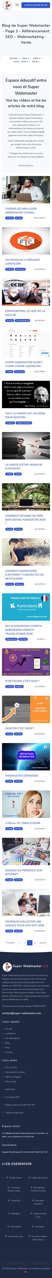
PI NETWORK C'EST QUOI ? (22, 681)
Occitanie (39, 1226)
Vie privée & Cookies (15, 1072)
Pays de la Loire (15, 1236)
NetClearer (10, 1089)
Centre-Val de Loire (39, 1215)
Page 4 (35, 61)
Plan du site (10, 1081)
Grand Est (15, 1200)
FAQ (7, 1047)
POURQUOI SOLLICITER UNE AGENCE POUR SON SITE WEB (24, 923)
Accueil (14, 58)
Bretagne (15, 1213)
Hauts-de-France (39, 1177)
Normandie (15, 1226)
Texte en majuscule (14, 1112)
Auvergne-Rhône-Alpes (14, 1189)
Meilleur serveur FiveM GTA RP (20, 1104)
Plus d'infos (39, 218)
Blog (7, 1042)
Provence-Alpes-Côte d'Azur (39, 1238)
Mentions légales (13, 1076)
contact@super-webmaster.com (21, 1013)
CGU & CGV (11, 1067)
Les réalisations (12, 1038)
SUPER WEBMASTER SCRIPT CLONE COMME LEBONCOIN (23, 364)
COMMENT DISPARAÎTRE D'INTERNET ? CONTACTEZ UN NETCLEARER (24, 575)
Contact (9, 1052)
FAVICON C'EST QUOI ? (19, 728)
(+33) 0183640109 (16, 1164)
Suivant (43, 942)
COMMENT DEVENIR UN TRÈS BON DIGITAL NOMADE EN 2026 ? (25, 519)
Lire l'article (39, 269)
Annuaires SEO (12, 1097)
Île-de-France (15, 1177)
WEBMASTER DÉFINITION (21, 776)
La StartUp (10, 1033)
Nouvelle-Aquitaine (38, 1202)
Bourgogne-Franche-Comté (38, 1189)
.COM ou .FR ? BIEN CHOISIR (22, 823)
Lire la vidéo (39, 371)
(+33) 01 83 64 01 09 (35, 5)
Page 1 (25, 58)
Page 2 (36, 58)
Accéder (41, 639)
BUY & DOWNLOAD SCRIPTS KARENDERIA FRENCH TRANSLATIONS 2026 (23, 630)
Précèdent (10, 942)
